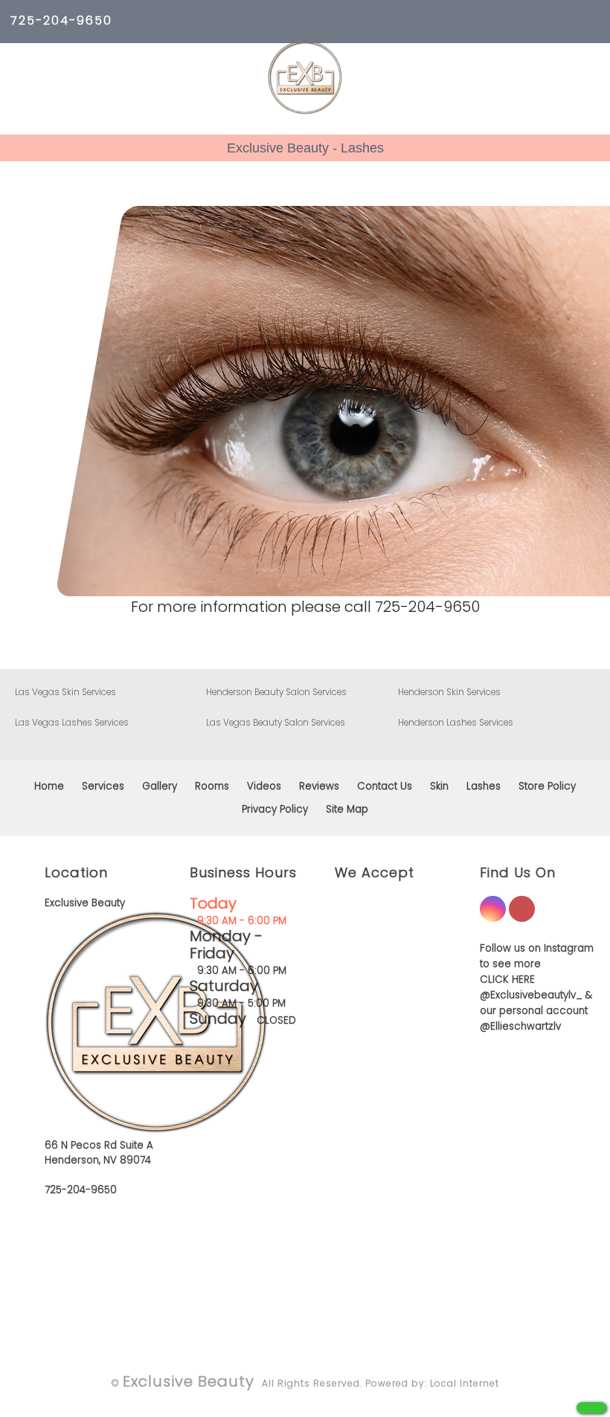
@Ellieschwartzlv (520, 1026)
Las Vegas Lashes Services (72, 723)
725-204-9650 (61, 20)
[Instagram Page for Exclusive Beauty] (493, 917)
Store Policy (547, 786)
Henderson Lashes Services (455, 723)
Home (49, 786)
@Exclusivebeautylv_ (531, 995)
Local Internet (464, 1383)
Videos (264, 786)
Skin (439, 786)
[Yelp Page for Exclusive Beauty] (522, 917)
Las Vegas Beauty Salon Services (275, 723)
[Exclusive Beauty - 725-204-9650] (591, 1407)
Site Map (347, 809)
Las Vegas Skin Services (65, 692)
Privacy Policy (275, 809)
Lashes (483, 786)
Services (103, 786)
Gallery (159, 786)
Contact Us (384, 786)
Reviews (319, 786)
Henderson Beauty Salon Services (276, 692)
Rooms (212, 786)
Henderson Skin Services (449, 692)
